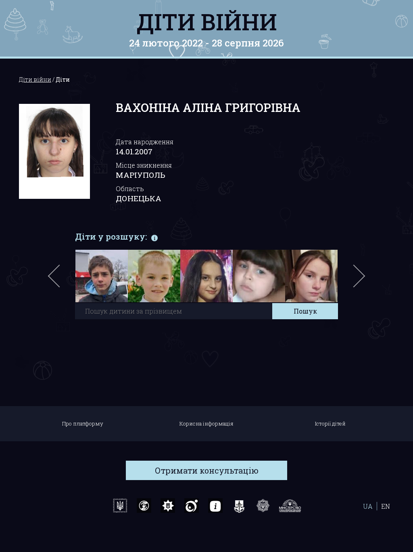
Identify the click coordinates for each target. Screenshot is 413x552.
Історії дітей (330, 423)
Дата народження (144, 141)
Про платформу (82, 423)
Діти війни (206, 21)
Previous (63, 280)
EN (385, 506)
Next (358, 280)
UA (368, 506)
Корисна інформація (206, 423)
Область (130, 188)
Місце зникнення (144, 165)
